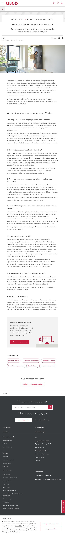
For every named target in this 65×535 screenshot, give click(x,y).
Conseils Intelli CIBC (7, 463)
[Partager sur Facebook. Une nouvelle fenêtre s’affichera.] (59, 38)
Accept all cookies (51, 529)
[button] (62, 3)
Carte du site (6, 466)
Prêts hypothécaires (7, 447)
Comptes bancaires (7, 440)
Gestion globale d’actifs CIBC (10, 490)
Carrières (37, 460)
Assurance (5, 456)
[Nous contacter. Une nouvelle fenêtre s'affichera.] (58, 3)
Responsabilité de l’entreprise (42, 450)
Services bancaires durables (47, 366)
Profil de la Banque (39, 447)
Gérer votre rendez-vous (42, 420)
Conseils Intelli (17, 19)
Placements (5, 453)
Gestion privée (6, 487)
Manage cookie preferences (51, 524)
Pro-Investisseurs (7, 481)
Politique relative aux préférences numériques (48, 479)
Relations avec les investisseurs (42, 454)
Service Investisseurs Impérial (10, 477)
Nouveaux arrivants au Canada (10, 505)
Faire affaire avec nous (8, 460)
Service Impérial (6, 474)
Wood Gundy (6, 484)
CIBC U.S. (5, 508)
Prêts (4, 450)
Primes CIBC (6, 502)
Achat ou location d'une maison (40, 19)
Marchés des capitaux (8, 499)
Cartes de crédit (6, 443)
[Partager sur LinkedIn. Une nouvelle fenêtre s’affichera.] (62, 38)
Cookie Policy (18, 526)
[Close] (62, 518)
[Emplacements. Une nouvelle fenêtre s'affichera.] (54, 3)
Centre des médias (39, 457)
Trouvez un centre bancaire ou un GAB (34, 402)
